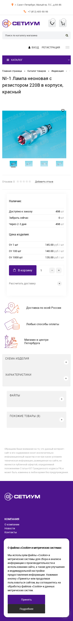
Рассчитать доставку (22, 283)
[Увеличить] (34, 134)
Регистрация (51, 47)
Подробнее (26, 609)
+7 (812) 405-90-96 (38, 11)
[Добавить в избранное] (63, 110)
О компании (11, 524)
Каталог (17, 60)
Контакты (10, 532)
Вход (35, 47)
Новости (9, 528)
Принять (26, 599)
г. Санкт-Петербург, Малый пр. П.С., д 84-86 (38, 4)
